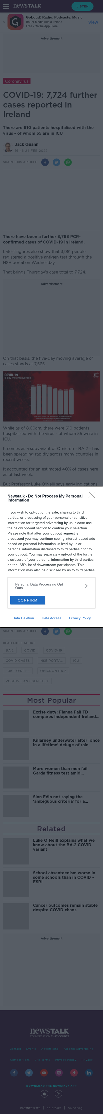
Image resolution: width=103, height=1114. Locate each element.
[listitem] (51, 586)
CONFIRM (28, 600)
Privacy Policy (80, 618)
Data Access (51, 618)
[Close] (93, 496)
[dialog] (51, 557)
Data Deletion (23, 618)
